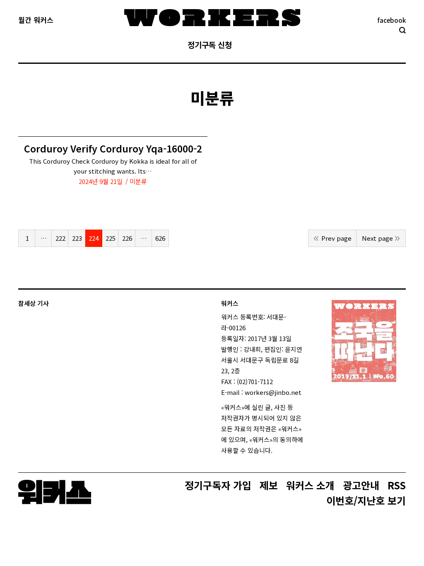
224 (94, 238)
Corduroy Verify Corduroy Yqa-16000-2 (113, 148)
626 (160, 238)
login (279, 450)
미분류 (138, 181)
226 (127, 238)
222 (60, 238)
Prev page (336, 238)
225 (111, 238)
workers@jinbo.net (273, 392)
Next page (377, 238)
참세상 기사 (33, 303)
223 (77, 238)
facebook (391, 20)
